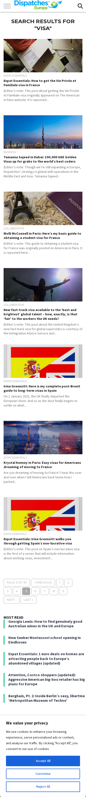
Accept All (43, 761)
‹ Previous (43, 582)
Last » (28, 600)
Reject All (43, 786)
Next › (11, 600)
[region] (43, 756)
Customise (43, 773)
